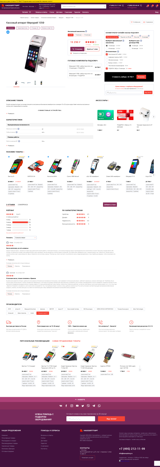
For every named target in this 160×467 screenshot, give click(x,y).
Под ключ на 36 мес (125, 37)
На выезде (145, 37)
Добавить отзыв (110, 205)
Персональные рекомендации (35, 341)
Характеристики (23, 28)
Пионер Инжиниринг (123, 309)
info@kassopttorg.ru (114, 7)
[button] (153, 116)
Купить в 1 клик (92, 49)
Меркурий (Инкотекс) (30, 309)
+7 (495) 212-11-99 (115, 5)
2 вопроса (23, 204)
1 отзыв (138, 157)
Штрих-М (17, 309)
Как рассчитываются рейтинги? (15, 233)
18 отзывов (21, 157)
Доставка (59, 12)
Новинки (5, 435)
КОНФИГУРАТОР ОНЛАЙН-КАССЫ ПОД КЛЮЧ (122, 33)
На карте (46, 8)
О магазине (68, 12)
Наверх (81, 399)
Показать (9, 238)
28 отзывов (100, 157)
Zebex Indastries (22, 313)
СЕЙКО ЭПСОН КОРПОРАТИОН (105, 309)
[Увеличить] (35, 54)
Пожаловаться (26, 266)
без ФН (70, 35)
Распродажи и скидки (9, 440)
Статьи (52, 12)
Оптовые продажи (8, 451)
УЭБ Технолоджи (87, 309)
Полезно (10, 266)
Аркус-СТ (60, 309)
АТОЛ (9, 309)
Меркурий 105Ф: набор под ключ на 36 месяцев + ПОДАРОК (80, 74)
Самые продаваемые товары (66, 341)
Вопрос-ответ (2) (47, 28)
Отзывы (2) (34, 28)
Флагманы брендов (8, 448)
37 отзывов (55, 347)
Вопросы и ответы (41, 12)
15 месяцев (78, 35)
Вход (156, 12)
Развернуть (11, 113)
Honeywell (10, 313)
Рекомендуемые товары (10, 443)
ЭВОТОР (51, 309)
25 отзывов (35, 347)
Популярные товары (8, 438)
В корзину (78, 49)
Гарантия (77, 12)
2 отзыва (10, 204)
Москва (31, 6)
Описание (11, 28)
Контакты (85, 12)
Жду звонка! (148, 92)
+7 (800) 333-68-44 (133, 5)
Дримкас (42, 309)
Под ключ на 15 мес (112, 37)
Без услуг (136, 37)
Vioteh (32, 313)
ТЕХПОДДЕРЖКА (132, 7)
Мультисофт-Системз (73, 309)
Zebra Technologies (138, 309)
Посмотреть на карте (87, 457)
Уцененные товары (8, 446)
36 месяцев (87, 35)
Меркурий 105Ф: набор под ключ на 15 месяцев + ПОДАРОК (80, 67)
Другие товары (80, 129)
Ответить (17, 266)
